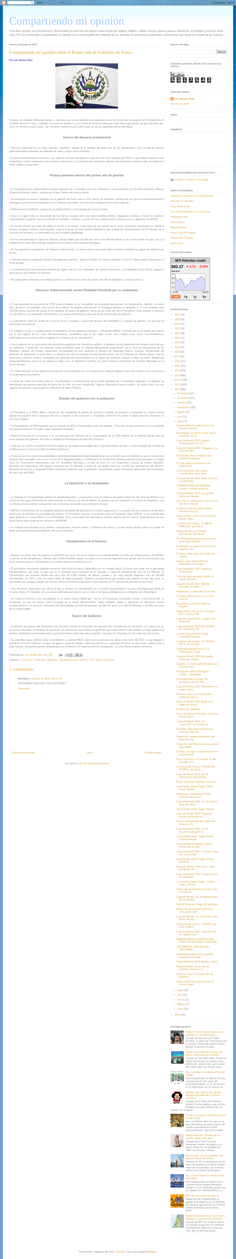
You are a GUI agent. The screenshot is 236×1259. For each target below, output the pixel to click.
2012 (177, 380)
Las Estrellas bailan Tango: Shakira (195, 809)
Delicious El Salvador (182, 201)
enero (180, 1008)
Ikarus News (177, 243)
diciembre (182, 393)
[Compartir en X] (74, 655)
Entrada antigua (153, 752)
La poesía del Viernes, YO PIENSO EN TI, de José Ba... (195, 643)
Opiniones (52, 659)
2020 (177, 342)
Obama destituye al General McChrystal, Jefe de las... (191, 532)
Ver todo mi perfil (180, 103)
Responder (24, 688)
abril (180, 994)
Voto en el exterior (105, 659)
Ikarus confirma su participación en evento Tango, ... (195, 983)
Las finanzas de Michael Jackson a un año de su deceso (197, 502)
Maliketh (120, 1251)
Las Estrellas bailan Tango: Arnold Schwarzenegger (194, 838)
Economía (26, 659)
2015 (177, 366)
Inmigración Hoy (179, 216)
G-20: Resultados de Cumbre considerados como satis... (192, 472)
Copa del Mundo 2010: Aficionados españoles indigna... (195, 658)
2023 (177, 328)
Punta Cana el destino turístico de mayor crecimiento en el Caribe (204, 1053)
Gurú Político (178, 222)
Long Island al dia (180, 206)
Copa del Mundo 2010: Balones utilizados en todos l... (193, 585)
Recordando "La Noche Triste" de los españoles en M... (196, 434)
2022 (177, 333)
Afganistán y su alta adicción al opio (195, 591)
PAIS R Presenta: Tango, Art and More (197, 904)
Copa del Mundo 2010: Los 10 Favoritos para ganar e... (192, 830)
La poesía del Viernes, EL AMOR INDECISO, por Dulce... (194, 525)
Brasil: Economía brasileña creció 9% (196, 781)
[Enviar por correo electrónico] (67, 655)
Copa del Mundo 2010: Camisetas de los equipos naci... (196, 933)
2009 (177, 1014)
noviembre (183, 398)
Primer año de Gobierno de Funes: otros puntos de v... (194, 910)
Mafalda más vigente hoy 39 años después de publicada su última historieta (204, 1095)
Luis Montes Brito (34, 654)
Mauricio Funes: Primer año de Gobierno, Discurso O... (192, 968)
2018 (177, 352)
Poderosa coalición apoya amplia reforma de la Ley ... (194, 510)
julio (179, 416)
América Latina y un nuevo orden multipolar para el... (194, 695)
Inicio (90, 752)
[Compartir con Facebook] (77, 655)
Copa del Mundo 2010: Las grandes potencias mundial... (195, 495)
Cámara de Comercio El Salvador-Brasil (192, 195)
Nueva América (179, 227)
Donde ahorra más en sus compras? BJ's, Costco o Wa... (195, 612)
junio (180, 421)
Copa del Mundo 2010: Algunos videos (196, 961)
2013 (177, 375)
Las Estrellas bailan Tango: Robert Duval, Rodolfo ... (194, 788)
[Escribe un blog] (70, 655)
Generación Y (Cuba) (182, 237)
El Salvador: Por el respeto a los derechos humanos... (193, 457)
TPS (91, 659)
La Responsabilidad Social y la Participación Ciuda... (192, 650)
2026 (177, 314)
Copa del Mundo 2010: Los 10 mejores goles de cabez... (197, 803)
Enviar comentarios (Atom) (94, 763)
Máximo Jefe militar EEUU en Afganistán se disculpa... (192, 563)
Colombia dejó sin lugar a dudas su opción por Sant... (195, 578)
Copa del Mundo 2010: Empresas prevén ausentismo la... (194, 815)
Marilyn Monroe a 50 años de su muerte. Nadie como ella (203, 1137)
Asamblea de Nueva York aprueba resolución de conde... (194, 955)
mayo (180, 990)
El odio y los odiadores (188, 709)
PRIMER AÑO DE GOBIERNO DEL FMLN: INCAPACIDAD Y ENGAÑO (196, 941)
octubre (181, 402)
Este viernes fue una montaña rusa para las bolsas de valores (204, 1157)
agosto (181, 412)
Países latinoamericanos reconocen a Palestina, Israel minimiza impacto (206, 1217)
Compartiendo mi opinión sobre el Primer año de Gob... (194, 845)
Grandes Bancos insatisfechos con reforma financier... (195, 427)
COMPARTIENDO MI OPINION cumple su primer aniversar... (193, 487)
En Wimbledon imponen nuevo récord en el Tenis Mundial (196, 540)
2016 (177, 361)
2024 (177, 323)
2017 (177, 356)
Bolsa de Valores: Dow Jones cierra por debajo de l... (195, 868)
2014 (177, 370)
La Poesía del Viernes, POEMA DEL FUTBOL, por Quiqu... (196, 768)
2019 (177, 347)
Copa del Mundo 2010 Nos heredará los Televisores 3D (195, 628)
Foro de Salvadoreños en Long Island (190, 211)
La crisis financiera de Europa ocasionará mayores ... (192, 635)
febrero (181, 1004)
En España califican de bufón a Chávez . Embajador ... (193, 673)
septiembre (183, 407)
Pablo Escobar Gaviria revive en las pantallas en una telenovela (205, 1033)
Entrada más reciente (23, 752)
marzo (181, 999)
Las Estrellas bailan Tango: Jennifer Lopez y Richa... (195, 883)
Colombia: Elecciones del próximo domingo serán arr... (194, 730)
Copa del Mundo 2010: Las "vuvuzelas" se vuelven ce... (193, 723)
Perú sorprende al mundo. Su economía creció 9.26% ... (192, 680)
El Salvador (39, 659)
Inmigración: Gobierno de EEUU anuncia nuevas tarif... (193, 795)
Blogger (153, 1251)
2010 (177, 389)
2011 (177, 384)
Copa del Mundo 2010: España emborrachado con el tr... (192, 442)
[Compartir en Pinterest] (81, 655)
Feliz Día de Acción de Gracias (202, 1195)
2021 (177, 337)
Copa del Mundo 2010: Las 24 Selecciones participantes (192, 776)
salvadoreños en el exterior (73, 659)
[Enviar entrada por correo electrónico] (60, 654)
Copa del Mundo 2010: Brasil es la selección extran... (194, 703)
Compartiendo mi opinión (66, 21)
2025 (177, 319)
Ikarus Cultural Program (183, 232)
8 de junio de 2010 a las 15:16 (46, 678)
